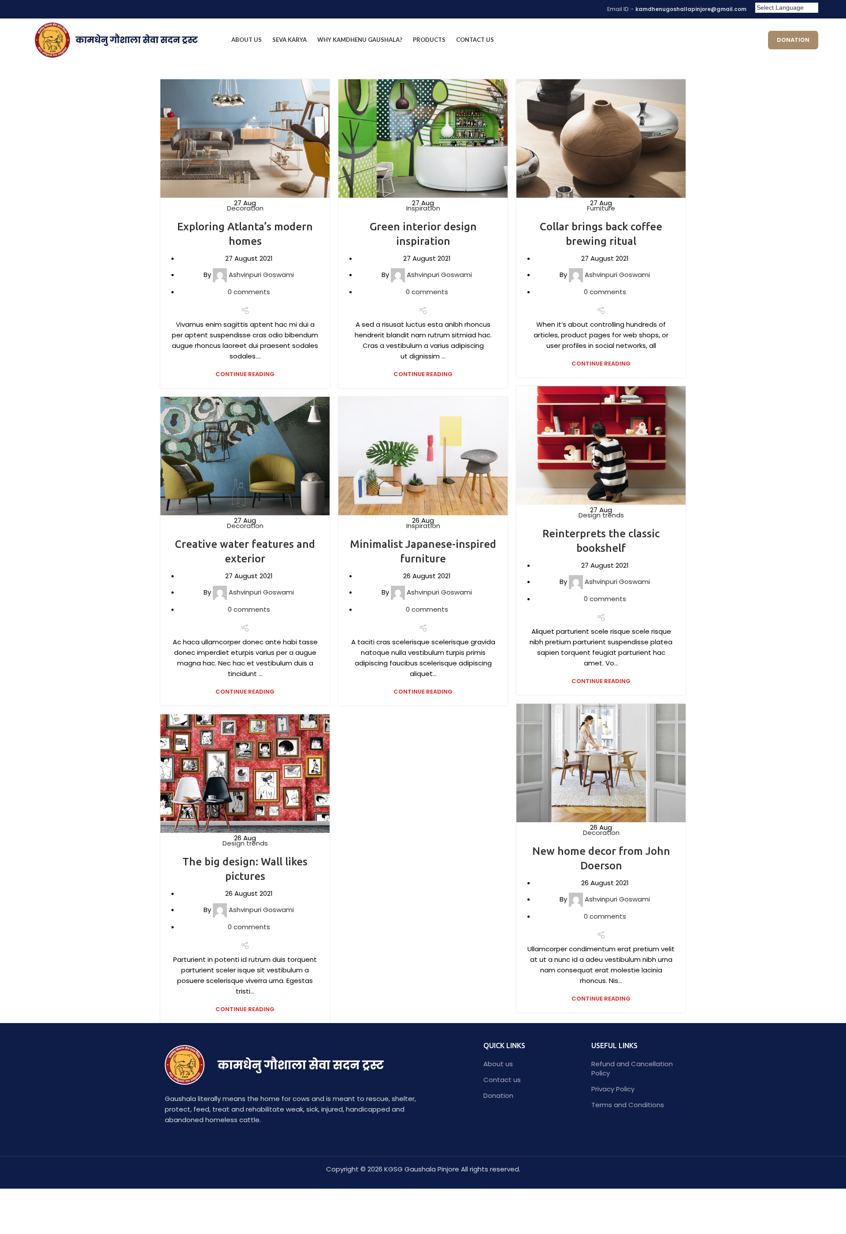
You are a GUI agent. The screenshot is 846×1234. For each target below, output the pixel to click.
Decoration (245, 208)
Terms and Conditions (627, 1104)
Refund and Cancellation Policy (632, 1068)
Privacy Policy (612, 1089)
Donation (793, 40)
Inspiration (423, 208)
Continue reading (245, 374)
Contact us (502, 1079)
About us (498, 1063)
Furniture (601, 208)
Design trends (601, 515)
